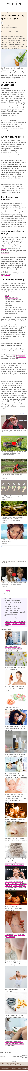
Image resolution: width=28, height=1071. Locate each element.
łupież (7, 296)
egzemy (10, 164)
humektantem (16, 321)
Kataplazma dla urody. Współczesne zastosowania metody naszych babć (13, 908)
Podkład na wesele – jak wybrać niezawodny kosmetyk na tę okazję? (15, 602)
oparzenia (21, 220)
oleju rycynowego (21, 357)
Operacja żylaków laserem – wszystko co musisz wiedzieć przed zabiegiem (14, 1043)
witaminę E (18, 104)
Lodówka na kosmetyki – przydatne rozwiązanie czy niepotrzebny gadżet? (13, 608)
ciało (5, 174)
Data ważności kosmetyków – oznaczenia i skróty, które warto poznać (15, 618)
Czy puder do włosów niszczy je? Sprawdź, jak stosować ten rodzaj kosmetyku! (15, 623)
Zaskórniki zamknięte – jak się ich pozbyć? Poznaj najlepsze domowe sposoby (16, 840)
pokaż (10, 88)
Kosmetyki (4, 13)
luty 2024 (8, 589)
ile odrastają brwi (16, 1056)
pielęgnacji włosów (19, 355)
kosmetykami (5, 252)
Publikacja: (9, 27)
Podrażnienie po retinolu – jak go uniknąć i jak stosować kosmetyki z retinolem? (15, 728)
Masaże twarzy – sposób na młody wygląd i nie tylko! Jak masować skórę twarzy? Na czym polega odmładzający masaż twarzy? (15, 798)
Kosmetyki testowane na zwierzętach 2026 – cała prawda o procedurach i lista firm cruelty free (16, 775)
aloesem (3, 249)
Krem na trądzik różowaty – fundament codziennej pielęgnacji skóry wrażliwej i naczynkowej (15, 963)
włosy (3, 132)
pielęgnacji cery (5, 275)
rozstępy (10, 188)
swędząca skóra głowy (12, 297)
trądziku (10, 124)
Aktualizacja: (9, 32)
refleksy (2, 1056)
